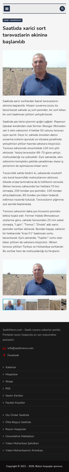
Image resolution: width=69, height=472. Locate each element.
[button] (63, 259)
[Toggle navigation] (7, 8)
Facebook (13, 355)
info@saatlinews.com (20, 348)
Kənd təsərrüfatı (13, 20)
